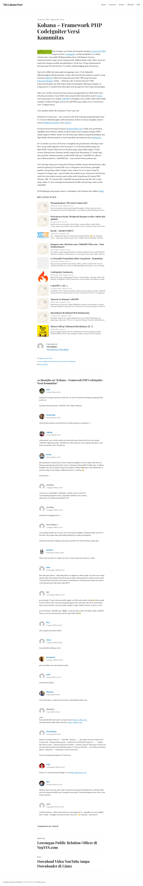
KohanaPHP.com (74, 129)
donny (48, 640)
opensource (65, 361)
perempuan (50, 657)
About (103, 5)
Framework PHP (97, 51)
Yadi (48, 764)
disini (101, 191)
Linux (62, 19)
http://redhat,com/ (80, 720)
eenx (48, 389)
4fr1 (48, 782)
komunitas (96, 138)
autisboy (49, 550)
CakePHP (66, 99)
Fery (48, 622)
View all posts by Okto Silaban (58, 349)
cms (40, 361)
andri (48, 674)
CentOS (67, 123)
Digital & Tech (54, 19)
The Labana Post (12, 4)
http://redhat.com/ (75, 722)
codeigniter (46, 361)
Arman (48, 454)
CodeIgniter (70, 54)
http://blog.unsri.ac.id (78, 772)
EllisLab (49, 78)
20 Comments (43, 364)
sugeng (49, 432)
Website (72, 361)
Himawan (50, 692)
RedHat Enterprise (51, 123)
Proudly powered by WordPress (13, 882)
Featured (112, 5)
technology (50, 415)
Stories (121, 5)
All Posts (130, 5)
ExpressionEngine (45, 81)
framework (53, 361)
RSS (138, 5)
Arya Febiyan (51, 731)
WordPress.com (40, 882)
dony (48, 567)
